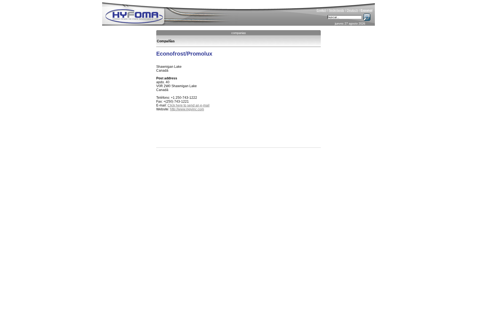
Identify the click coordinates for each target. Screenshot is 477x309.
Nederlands (336, 10)
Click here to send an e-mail (189, 105)
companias (238, 33)
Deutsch (352, 10)
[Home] (171, 12)
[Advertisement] (220, 135)
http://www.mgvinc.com (187, 109)
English (321, 10)
